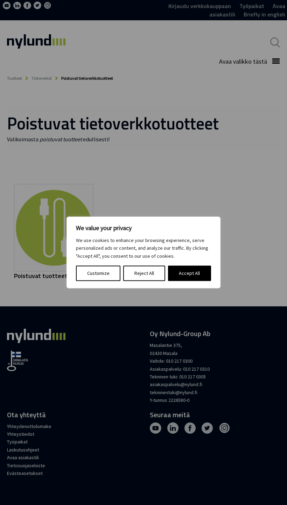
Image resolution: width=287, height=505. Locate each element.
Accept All (189, 273)
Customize (98, 273)
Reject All (144, 273)
